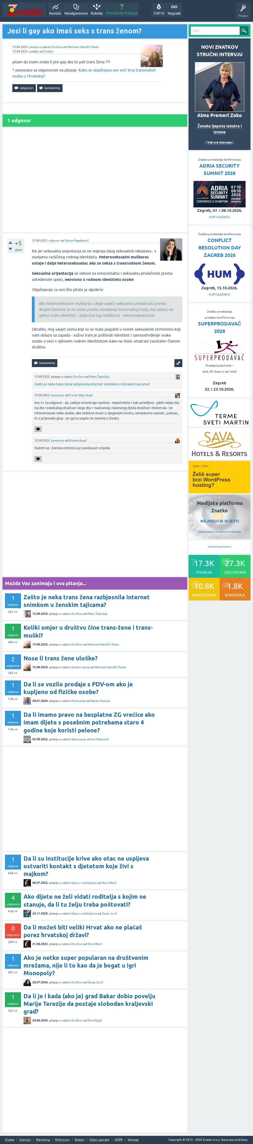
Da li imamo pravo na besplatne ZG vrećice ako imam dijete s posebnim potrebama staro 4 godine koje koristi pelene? (89, 722)
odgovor (54, 240)
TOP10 (158, 13)
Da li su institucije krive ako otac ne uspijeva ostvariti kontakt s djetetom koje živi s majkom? (86, 866)
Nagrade (174, 13)
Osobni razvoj (80, 667)
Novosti (55, 13)
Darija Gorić (95, 982)
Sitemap (133, 1140)
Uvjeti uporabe (99, 1140)
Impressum (206, 531)
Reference (62, 1140)
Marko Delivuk (100, 701)
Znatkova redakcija (228, 531)
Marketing (43, 1140)
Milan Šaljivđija (99, 376)
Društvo (57, 47)
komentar (57, 395)
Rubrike (97, 13)
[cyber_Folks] (219, 491)
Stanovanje (78, 739)
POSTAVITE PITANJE (122, 13)
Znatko (48, 51)
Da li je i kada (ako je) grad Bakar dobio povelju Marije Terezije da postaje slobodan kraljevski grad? (89, 1004)
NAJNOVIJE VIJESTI (219, 521)
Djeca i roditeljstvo (84, 883)
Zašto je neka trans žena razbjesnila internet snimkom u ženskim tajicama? (92, 384)
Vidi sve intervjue (219, 142)
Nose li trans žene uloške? (60, 658)
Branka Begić (78, 440)
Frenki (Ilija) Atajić (81, 395)
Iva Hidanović (100, 739)
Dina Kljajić (94, 1020)
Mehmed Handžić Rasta (83, 47)
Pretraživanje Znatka (219, 547)
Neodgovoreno (76, 13)
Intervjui (25, 1140)
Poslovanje (78, 701)
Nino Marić (109, 883)
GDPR (119, 1140)
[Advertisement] (95, 180)
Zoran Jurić (109, 913)
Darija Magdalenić (77, 240)
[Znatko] (24, 9)
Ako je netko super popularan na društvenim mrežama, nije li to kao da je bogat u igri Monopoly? (85, 965)
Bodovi (79, 1140)
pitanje (34, 47)
